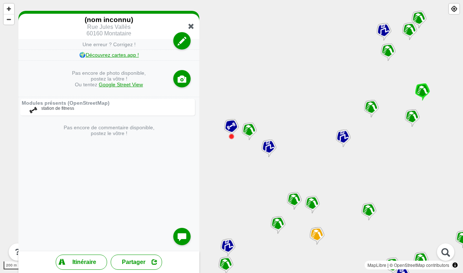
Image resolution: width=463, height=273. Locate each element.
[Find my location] (454, 9)
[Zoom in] (9, 9)
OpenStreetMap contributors (421, 265)
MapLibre (377, 265)
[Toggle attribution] (455, 265)
